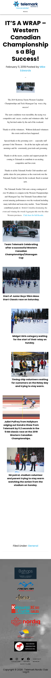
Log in (26, 671)
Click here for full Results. (33, 215)
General (33, 545)
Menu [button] (25, 11)
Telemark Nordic (25, 5)
